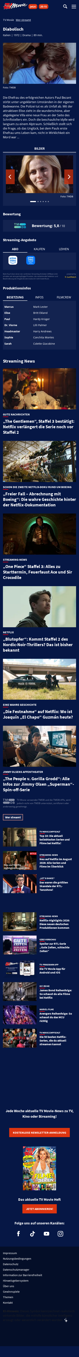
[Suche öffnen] (65, 6)
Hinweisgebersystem (15, 1280)
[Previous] (10, 176)
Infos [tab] (39, 297)
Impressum (10, 1253)
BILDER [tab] (39, 149)
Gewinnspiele (11, 1291)
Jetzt (33, 6)
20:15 (43, 6)
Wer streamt (23, 20)
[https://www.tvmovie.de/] (15, 6)
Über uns (8, 1286)
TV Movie (8, 20)
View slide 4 (43, 201)
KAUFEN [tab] (39, 249)
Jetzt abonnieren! (39, 1209)
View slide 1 (33, 201)
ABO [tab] (15, 249)
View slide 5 (45, 201)
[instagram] (60, 1233)
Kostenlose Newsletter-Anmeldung (39, 1132)
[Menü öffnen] (74, 6)
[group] (39, 179)
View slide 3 (40, 201)
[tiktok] (32, 1233)
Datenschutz (10, 1264)
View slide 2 (38, 201)
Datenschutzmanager (16, 1269)
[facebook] (18, 1233)
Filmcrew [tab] (64, 297)
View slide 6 (48, 201)
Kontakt (8, 1302)
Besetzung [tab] (15, 297)
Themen (8, 1297)
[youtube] (46, 1233)
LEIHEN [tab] (64, 249)
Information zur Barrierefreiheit (22, 1275)
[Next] (68, 176)
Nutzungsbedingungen (17, 1258)
